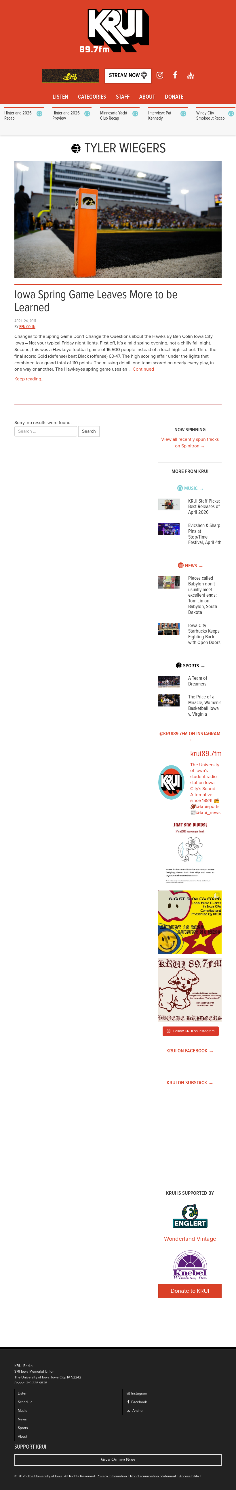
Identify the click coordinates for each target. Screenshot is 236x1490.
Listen (60, 97)
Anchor (138, 1411)
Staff (123, 97)
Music (22, 1411)
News (22, 1419)
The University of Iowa (44, 1476)
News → (194, 566)
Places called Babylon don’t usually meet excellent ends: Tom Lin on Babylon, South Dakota (202, 595)
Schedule (25, 1402)
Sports (23, 1428)
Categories (92, 97)
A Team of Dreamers (197, 681)
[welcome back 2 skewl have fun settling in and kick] (190, 922)
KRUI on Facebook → (190, 1051)
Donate (174, 97)
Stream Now (125, 75)
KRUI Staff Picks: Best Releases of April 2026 (204, 507)
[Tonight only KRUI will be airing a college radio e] (190, 990)
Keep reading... (29, 379)
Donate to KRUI (190, 1291)
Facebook (138, 1402)
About (147, 97)
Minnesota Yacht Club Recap (113, 115)
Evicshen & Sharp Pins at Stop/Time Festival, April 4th (204, 534)
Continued (143, 369)
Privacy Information (112, 1476)
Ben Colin (27, 327)
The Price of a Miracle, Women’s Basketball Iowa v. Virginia (204, 705)
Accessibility (189, 1476)
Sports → (194, 666)
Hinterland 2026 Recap (18, 115)
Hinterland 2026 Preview (66, 115)
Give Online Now (118, 1459)
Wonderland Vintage (190, 1239)
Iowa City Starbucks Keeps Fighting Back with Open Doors (204, 634)
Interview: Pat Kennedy (159, 115)
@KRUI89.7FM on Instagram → (189, 737)
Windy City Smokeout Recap (210, 115)
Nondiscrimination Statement (153, 1476)
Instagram (138, 1393)
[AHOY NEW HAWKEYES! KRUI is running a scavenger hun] (190, 854)
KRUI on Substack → (190, 1083)
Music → (194, 488)
